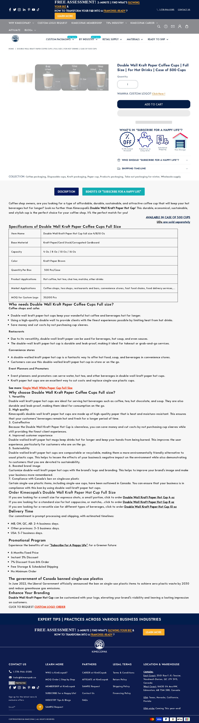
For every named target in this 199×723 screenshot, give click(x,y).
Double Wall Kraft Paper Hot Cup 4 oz (148, 497)
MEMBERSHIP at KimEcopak (60, 686)
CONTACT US (184, 9)
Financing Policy (122, 693)
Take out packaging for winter (142, 176)
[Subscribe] (40, 707)
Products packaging (111, 176)
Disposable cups (56, 176)
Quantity (122, 76)
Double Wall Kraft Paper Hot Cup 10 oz (150, 506)
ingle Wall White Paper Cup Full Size (48, 388)
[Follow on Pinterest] (29, 9)
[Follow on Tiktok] (38, 9)
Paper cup (93, 176)
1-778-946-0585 (166, 9)
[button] (153, 114)
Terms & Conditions (123, 672)
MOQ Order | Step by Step (60, 679)
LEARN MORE (65, 16)
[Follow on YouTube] (33, 9)
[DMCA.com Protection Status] (17, 683)
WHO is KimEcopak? (56, 672)
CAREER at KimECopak (94, 672)
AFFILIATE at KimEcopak (95, 679)
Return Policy (120, 679)
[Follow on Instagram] (19, 9)
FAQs (85, 699)
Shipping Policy (121, 686)
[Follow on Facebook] (10, 9)
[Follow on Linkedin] (24, 10)
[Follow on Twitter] (14, 9)
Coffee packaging (36, 176)
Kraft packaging (76, 176)
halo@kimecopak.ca (24, 677)
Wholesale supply (171, 176)
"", (69, 545)
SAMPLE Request (54, 706)
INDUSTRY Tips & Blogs (58, 699)
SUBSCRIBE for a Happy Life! (60, 693)
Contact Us (88, 693)
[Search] (158, 26)
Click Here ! (158, 93)
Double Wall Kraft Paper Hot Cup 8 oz (148, 502)
